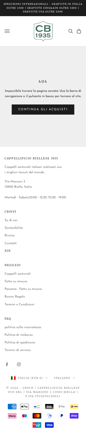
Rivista (9, 235)
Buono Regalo (15, 296)
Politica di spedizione (20, 342)
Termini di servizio (18, 350)
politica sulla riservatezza (23, 327)
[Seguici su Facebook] (7, 364)
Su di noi (11, 220)
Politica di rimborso (19, 335)
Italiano (62, 378)
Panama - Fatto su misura (23, 289)
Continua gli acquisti (43, 109)
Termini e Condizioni (19, 304)
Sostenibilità (14, 228)
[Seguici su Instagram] (19, 364)
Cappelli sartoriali (18, 274)
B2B (8, 251)
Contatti (11, 243)
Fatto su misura (16, 281)
